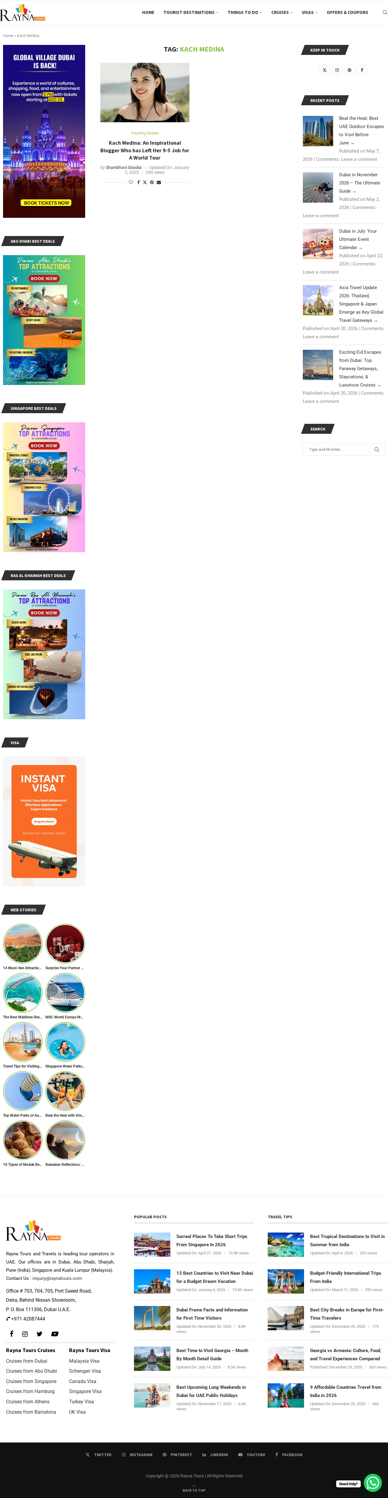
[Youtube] (54, 1334)
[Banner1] (44, 131)
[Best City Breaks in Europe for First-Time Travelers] (286, 1318)
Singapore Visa (85, 1391)
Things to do (243, 12)
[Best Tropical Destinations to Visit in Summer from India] (286, 1245)
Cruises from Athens (27, 1402)
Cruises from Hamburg (30, 1391)
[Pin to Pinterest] (152, 182)
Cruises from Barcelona (31, 1412)
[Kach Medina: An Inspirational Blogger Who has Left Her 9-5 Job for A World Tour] (144, 92)
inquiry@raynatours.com (57, 1278)
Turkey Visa (81, 1402)
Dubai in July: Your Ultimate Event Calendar (358, 239)
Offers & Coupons (347, 12)
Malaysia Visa (84, 1361)
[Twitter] (39, 1334)
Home (148, 12)
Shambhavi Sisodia (124, 167)
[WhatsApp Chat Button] (373, 1483)
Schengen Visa (85, 1371)
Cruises (280, 12)
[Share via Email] (159, 182)
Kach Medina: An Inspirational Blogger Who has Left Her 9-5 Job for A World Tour (144, 150)
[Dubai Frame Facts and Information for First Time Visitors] (152, 1318)
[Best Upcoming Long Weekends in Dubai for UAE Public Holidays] (152, 1395)
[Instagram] (25, 1334)
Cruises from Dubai (26, 1361)
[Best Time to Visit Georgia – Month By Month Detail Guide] (152, 1359)
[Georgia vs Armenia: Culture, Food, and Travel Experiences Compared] (286, 1359)
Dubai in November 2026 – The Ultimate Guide (359, 183)
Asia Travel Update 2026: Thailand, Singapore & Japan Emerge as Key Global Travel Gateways (361, 304)
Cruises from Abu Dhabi (31, 1371)
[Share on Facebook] (138, 182)
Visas (308, 12)
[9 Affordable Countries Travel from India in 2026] (286, 1395)
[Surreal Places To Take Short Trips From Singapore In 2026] (152, 1245)
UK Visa (77, 1412)
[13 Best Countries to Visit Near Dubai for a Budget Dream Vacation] (152, 1281)
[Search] (385, 12)
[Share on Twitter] (145, 182)
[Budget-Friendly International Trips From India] (286, 1281)
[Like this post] (131, 182)
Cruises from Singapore (31, 1381)
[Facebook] (12, 1334)
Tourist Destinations (189, 12)
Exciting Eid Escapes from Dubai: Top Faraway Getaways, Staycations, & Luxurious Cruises (360, 368)
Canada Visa (82, 1381)
